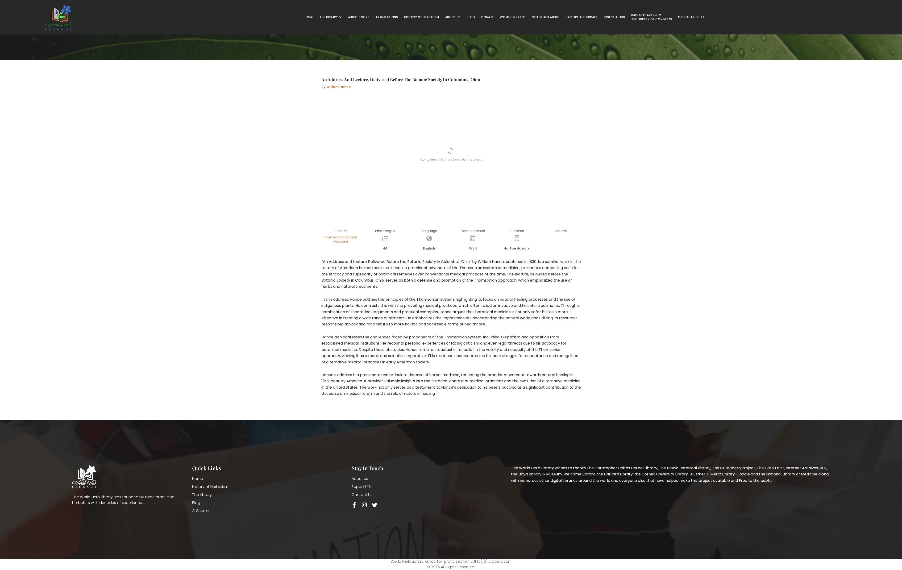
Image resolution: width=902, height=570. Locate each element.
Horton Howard (517, 248)
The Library (202, 494)
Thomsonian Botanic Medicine (341, 239)
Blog (196, 502)
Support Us (362, 486)
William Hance (338, 86)
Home (197, 478)
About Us (360, 478)
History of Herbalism (210, 486)
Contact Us (362, 494)
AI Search (200, 510)
